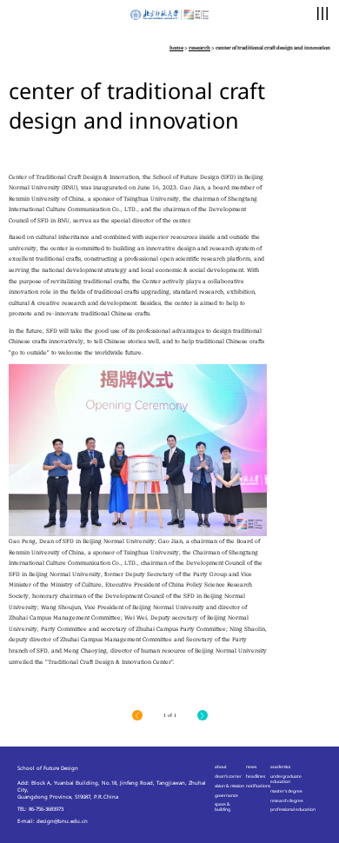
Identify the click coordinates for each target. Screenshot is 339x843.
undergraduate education (286, 778)
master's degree (286, 790)
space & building (222, 806)
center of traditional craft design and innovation (273, 47)
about (221, 766)
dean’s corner (228, 776)
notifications (258, 785)
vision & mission (229, 785)
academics (280, 766)
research (199, 47)
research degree (286, 800)
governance (226, 795)
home (176, 47)
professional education (293, 809)
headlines (255, 776)
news (251, 766)
